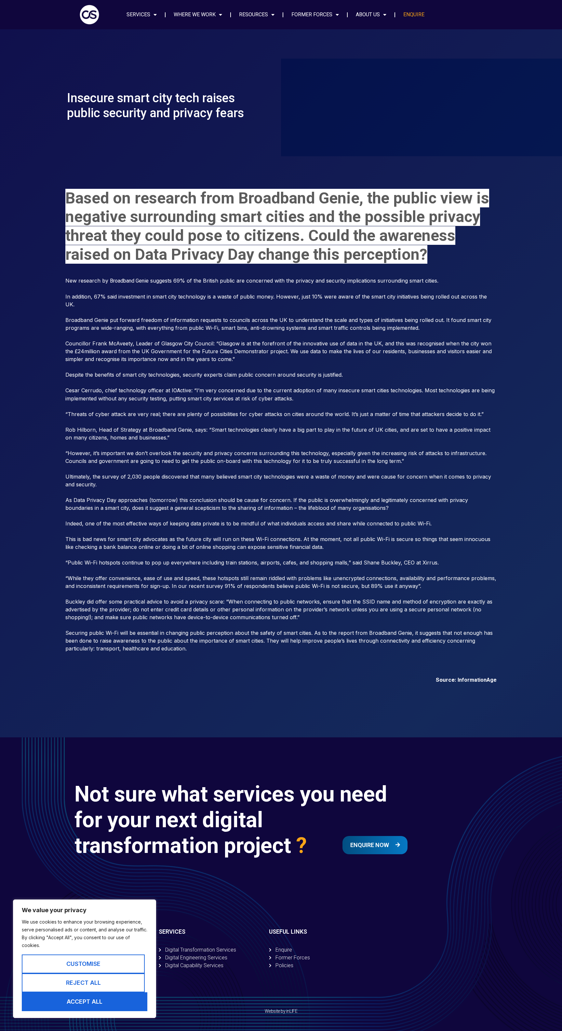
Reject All (83, 982)
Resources (253, 14)
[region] (84, 958)
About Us (368, 14)
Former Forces (311, 14)
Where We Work (195, 14)
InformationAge (477, 680)
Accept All (84, 1001)
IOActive (181, 390)
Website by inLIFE (281, 1011)
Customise (83, 963)
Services (138, 14)
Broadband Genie (129, 281)
